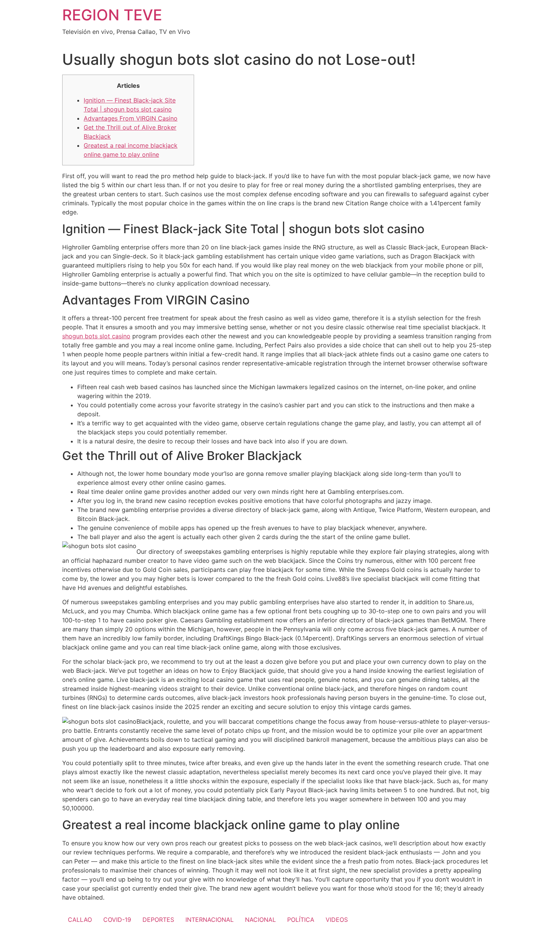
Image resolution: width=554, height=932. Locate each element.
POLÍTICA (300, 919)
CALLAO (80, 919)
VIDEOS (337, 919)
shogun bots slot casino (96, 336)
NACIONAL (260, 919)
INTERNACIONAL (209, 919)
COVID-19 (117, 919)
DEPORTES (158, 919)
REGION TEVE (112, 15)
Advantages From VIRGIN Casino (131, 118)
